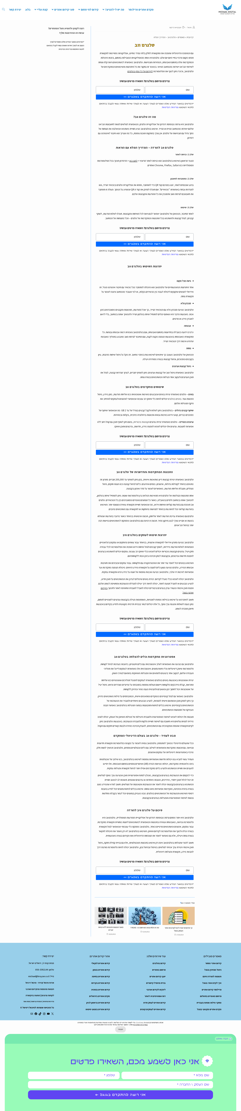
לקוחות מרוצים (48, 995)
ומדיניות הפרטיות (170, 107)
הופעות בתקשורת (33, 995)
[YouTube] (48, 1014)
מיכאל (189, 27)
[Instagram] (44, 1014)
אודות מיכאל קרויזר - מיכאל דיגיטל (39, 982)
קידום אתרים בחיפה (101, 976)
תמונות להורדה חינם (212, 976)
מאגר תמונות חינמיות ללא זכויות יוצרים (110, 928)
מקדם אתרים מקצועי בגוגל (209, 1009)
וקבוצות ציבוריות (141, 422)
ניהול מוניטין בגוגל (212, 969)
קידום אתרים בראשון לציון (98, 1002)
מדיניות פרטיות (48, 1001)
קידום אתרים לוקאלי (100, 963)
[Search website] (3, 9)
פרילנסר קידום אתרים (211, 989)
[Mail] (31, 1014)
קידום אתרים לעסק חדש (154, 1002)
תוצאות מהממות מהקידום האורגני (40, 989)
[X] (52, 1014)
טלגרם (191, 332)
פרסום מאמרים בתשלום (210, 996)
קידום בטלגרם (159, 963)
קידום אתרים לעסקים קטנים (153, 1009)
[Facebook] (35, 1014)
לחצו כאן (133, 160)
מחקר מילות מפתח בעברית (209, 1002)
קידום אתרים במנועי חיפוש (98, 1009)
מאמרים (181, 37)
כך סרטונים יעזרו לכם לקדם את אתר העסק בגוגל (178, 929)
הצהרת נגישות (36, 1001)
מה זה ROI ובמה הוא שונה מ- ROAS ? (144, 927)
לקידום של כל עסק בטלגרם (140, 71)
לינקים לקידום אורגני (156, 989)
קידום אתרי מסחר (213, 963)
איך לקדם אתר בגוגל (211, 982)
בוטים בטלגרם (174, 398)
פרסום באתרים (159, 969)
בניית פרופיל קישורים (156, 982)
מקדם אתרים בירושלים (99, 996)
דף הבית (190, 37)
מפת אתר (26, 1001)
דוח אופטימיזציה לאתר (155, 996)
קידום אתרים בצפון (101, 969)
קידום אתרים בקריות (100, 982)
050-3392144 (41, 969)
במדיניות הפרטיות (140, 1025)
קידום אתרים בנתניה (100, 989)
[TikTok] (40, 1014)
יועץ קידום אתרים (158, 976)
